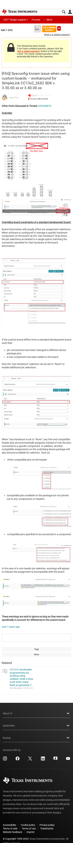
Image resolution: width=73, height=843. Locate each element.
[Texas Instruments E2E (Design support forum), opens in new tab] (55, 759)
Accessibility (9, 825)
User (70, 12)
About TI (7, 713)
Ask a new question (59, 28)
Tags (36, 649)
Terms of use (29, 828)
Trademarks (46, 828)
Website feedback (12, 832)
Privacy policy (47, 825)
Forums (36, 19)
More (49, 19)
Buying (6, 737)
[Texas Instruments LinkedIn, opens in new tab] (43, 759)
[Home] (19, 11)
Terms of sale (10, 828)
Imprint (31, 832)
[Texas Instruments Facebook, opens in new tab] (17, 759)
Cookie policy (28, 825)
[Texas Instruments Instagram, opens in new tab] (5, 759)
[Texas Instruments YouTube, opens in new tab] (68, 759)
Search (64, 12)
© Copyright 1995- (16, 838)
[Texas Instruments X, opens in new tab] (30, 759)
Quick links (9, 725)
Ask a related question (49, 28)
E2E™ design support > (16, 19)
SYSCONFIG (44, 105)
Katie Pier (13, 97)
